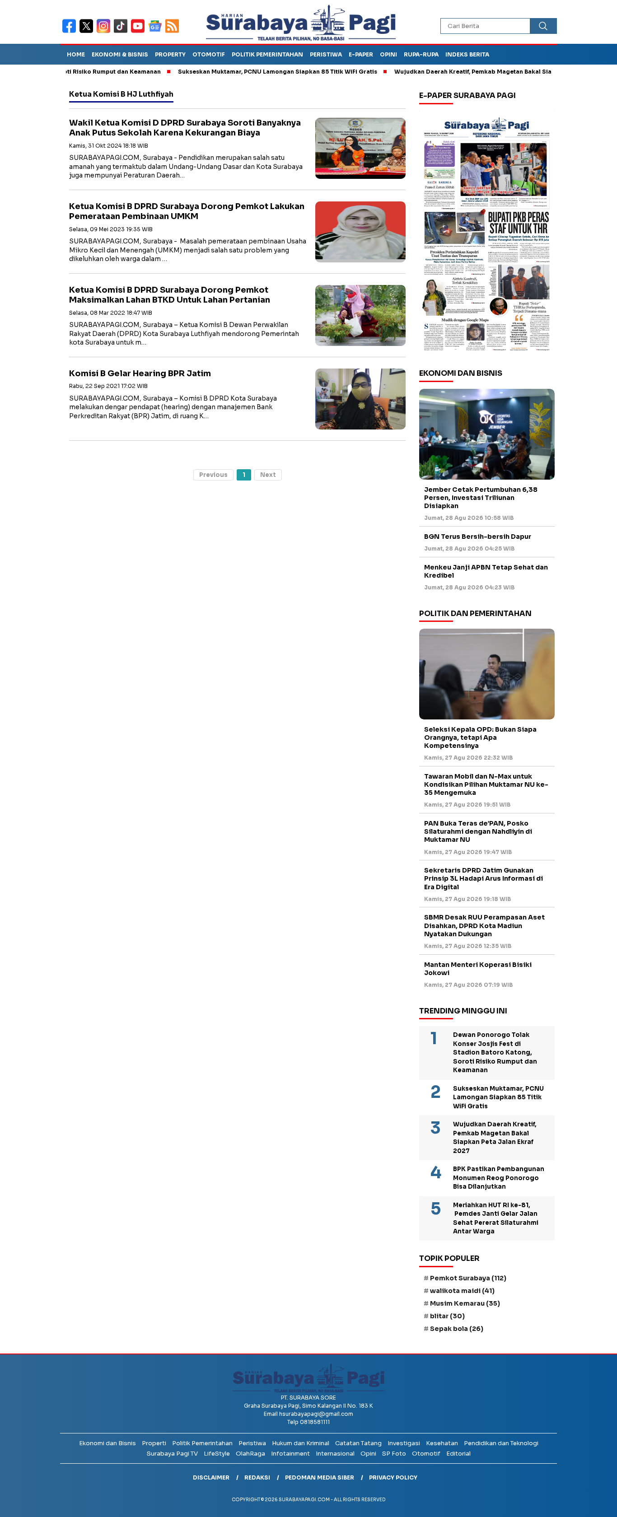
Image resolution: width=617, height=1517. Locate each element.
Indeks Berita (467, 54)
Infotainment (290, 1453)
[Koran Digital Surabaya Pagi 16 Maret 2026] (487, 233)
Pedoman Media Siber (319, 1477)
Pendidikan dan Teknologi (501, 1443)
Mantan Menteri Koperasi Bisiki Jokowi (478, 969)
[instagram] (105, 32)
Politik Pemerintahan (267, 54)
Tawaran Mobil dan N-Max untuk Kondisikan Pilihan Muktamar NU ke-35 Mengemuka (486, 784)
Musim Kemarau (465, 1303)
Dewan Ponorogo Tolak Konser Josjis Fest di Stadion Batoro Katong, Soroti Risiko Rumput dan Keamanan (495, 1052)
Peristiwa (326, 54)
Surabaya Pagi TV (172, 1453)
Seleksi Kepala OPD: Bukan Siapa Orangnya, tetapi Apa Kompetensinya (480, 737)
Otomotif (208, 54)
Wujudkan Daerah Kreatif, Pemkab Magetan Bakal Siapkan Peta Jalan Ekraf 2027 (479, 71)
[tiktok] (122, 32)
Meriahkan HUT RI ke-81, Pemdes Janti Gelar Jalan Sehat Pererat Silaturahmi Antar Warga (495, 1218)
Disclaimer (211, 1477)
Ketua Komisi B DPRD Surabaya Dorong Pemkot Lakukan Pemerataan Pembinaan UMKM (186, 211)
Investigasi (404, 1443)
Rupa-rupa (421, 54)
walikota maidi (462, 1291)
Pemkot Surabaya (468, 1278)
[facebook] (70, 32)
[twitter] (88, 32)
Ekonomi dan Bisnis (107, 1443)
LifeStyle (217, 1453)
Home (76, 54)
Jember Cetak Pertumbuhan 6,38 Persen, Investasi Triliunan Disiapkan (481, 497)
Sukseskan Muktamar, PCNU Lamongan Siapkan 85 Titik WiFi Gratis (244, 71)
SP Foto (394, 1453)
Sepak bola (456, 1329)
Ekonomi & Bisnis (120, 54)
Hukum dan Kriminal (300, 1443)
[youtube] (139, 32)
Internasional (335, 1453)
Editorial (458, 1453)
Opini (388, 54)
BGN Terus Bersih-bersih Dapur (477, 536)
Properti (154, 1443)
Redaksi (257, 1477)
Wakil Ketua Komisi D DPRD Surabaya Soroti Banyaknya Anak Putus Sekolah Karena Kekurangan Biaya (185, 128)
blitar (447, 1316)
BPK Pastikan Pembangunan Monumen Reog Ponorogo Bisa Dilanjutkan (498, 1177)
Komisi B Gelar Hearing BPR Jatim (140, 373)
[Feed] (173, 32)
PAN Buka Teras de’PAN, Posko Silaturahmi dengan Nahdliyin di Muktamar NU (478, 831)
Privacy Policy (393, 1477)
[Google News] (156, 32)
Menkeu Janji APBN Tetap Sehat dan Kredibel (486, 571)
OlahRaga (250, 1453)
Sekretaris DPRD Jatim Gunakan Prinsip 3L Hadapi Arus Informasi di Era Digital (483, 878)
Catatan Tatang (358, 1443)
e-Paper (361, 54)
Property (170, 54)
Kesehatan (442, 1443)
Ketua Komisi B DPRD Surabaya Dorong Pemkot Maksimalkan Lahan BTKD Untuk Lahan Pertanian (169, 295)
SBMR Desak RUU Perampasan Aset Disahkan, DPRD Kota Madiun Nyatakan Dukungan (484, 925)
